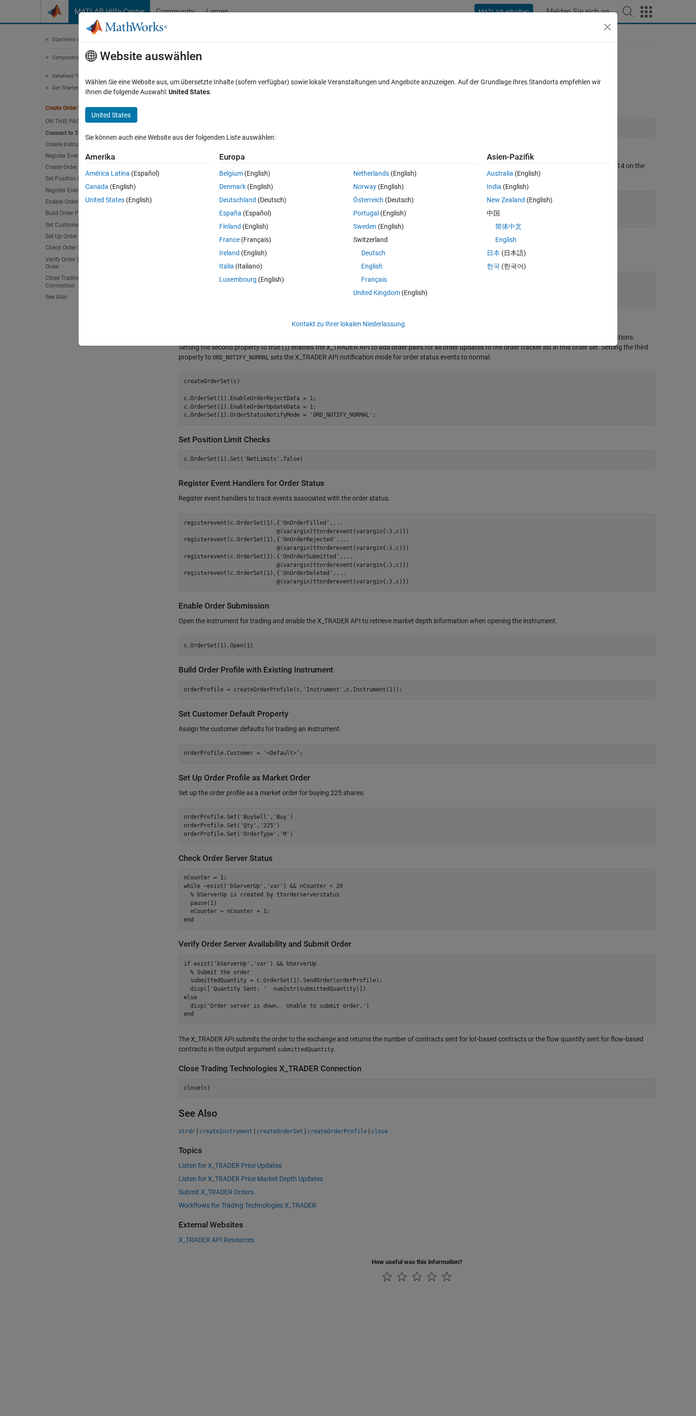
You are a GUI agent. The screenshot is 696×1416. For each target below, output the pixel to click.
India (494, 186)
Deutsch (373, 253)
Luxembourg (238, 279)
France (229, 239)
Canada (96, 186)
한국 (493, 266)
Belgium (231, 173)
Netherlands (371, 173)
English (372, 266)
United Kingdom (376, 292)
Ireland (229, 253)
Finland (230, 226)
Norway (364, 186)
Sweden (364, 226)
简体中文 (508, 226)
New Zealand (506, 200)
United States (105, 200)
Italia (226, 266)
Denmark (232, 186)
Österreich (368, 200)
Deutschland (237, 200)
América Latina (107, 173)
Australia (500, 173)
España (230, 213)
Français (374, 279)
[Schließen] (607, 27)
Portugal (366, 213)
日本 (493, 253)
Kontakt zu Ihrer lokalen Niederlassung (348, 324)
